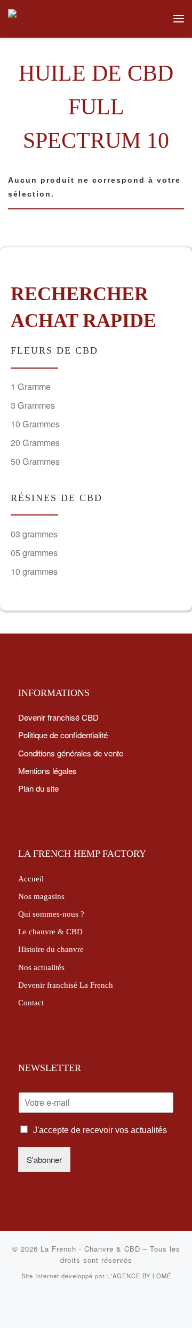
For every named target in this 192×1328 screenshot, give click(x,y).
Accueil (31, 878)
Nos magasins (41, 896)
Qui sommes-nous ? (51, 913)
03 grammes (34, 534)
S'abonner (44, 1159)
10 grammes (34, 571)
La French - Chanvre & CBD (90, 1249)
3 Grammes (33, 405)
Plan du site (38, 788)
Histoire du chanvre (51, 949)
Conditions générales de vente (70, 753)
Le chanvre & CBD (50, 931)
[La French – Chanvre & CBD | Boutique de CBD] (34, 17)
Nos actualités (41, 967)
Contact (31, 1002)
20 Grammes (35, 442)
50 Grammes (35, 461)
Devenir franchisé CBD (58, 717)
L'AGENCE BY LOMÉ (139, 1275)
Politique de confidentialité (63, 734)
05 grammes (34, 552)
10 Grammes (35, 424)
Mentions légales (47, 770)
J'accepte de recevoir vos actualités (100, 1130)
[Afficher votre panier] (156, 18)
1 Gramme (31, 386)
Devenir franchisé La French (65, 984)
